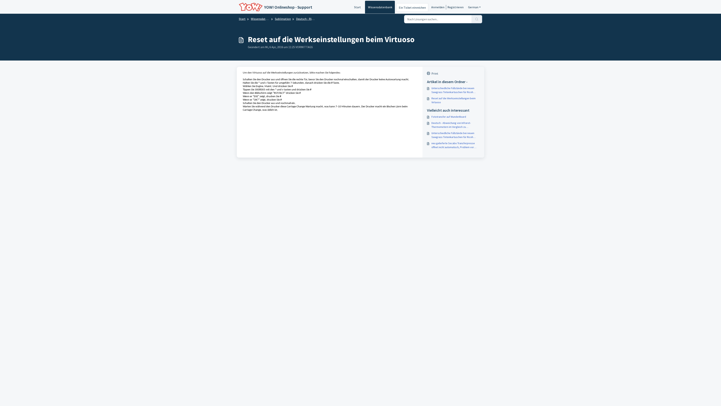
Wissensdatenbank (380, 7)
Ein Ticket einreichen (412, 7)
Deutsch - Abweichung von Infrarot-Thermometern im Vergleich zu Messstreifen (451, 125)
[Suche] (476, 19)
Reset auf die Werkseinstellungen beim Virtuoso (453, 100)
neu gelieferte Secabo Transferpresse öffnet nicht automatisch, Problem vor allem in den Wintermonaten (453, 145)
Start (357, 7)
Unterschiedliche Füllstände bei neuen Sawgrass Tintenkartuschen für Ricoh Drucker (452, 90)
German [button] (473, 7)
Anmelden (437, 7)
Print (434, 73)
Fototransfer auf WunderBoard (448, 116)
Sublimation (283, 19)
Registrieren (455, 7)
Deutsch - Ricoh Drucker (311, 19)
